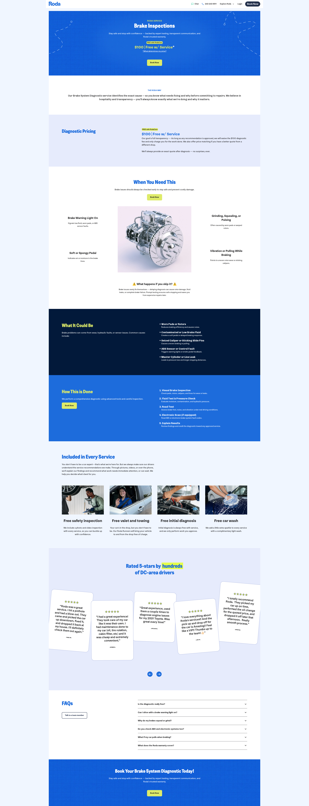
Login (240, 4)
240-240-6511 (211, 4)
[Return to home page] (54, 4)
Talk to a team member (74, 715)
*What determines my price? (154, 51)
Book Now (252, 4)
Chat (197, 4)
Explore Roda (225, 4)
